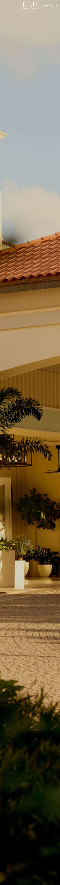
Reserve (51, 6)
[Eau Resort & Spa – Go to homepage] (30, 6)
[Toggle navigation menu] (6, 5)
